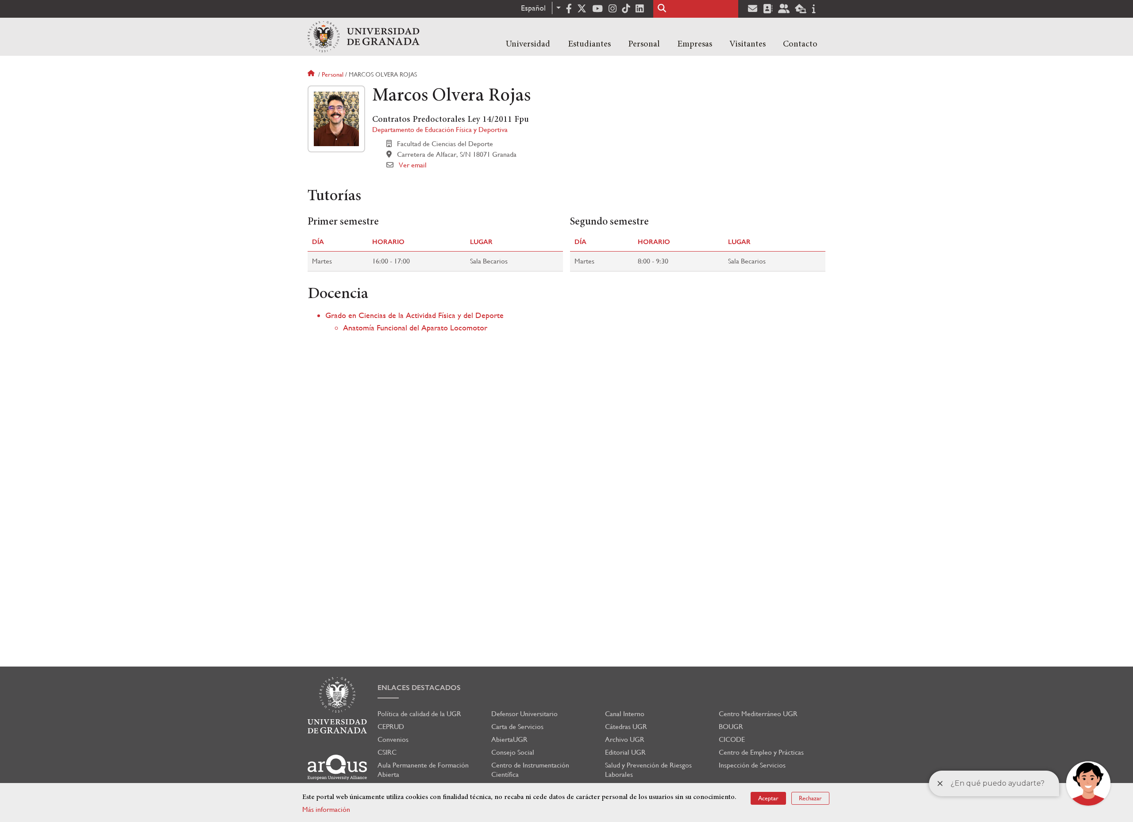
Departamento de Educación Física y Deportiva (440, 129)
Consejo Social (512, 752)
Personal (644, 44)
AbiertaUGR (509, 739)
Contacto (800, 44)
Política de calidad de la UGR (419, 714)
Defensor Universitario (524, 714)
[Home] (364, 36)
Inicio (312, 74)
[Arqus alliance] (337, 767)
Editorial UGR (625, 752)
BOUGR (731, 726)
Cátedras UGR (626, 726)
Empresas (694, 44)
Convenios (393, 739)
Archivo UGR (624, 739)
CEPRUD (391, 726)
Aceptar (768, 798)
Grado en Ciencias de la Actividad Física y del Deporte (414, 315)
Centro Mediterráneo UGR (758, 714)
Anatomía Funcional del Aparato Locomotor (415, 327)
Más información (326, 809)
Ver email (413, 165)
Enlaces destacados (419, 687)
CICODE (732, 739)
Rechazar (810, 798)
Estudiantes (589, 44)
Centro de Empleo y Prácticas (761, 752)
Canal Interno (624, 714)
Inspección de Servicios (752, 765)
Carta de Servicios (517, 726)
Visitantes (747, 44)
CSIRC (387, 752)
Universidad (528, 44)
